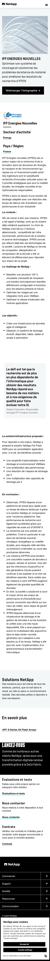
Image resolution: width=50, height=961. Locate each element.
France (7, 151)
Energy (7, 137)
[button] (46, 4)
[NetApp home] (11, 4)
